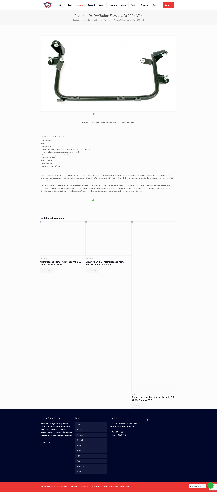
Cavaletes (80, 466)
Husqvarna (80, 450)
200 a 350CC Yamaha (102, 20)
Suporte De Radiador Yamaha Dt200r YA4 (129, 20)
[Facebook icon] (166, 487)
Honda (79, 430)
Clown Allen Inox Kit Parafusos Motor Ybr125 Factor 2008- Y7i (105, 263)
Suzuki (79, 445)
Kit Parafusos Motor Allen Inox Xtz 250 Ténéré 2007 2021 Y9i (60, 263)
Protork (79, 461)
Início (78, 424)
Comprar (168, 5)
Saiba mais (47, 442)
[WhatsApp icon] (164, 487)
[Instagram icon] (169, 487)
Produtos (76, 20)
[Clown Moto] (47, 5)
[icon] (171, 487)
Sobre (79, 471)
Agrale (79, 456)
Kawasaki (80, 440)
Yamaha (87, 20)
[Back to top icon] (175, 485)
